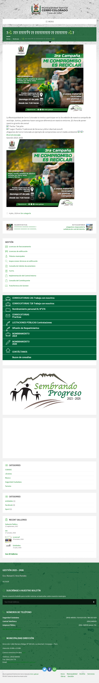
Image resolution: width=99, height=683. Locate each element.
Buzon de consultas (21, 357)
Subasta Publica (11, 524)
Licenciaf (16, 537)
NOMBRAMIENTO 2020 (21, 342)
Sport (7, 509)
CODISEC (8, 469)
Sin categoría (26, 213)
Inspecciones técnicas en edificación (23, 261)
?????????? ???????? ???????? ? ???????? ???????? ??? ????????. (25, 228)
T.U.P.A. (11, 271)
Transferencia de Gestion (18, 286)
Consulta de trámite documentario (22, 266)
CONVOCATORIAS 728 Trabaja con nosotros (33, 303)
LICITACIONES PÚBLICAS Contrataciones (32, 322)
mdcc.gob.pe (34, 674)
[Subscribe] (94, 602)
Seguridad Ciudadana (13, 482)
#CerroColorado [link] (13, 135)
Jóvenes (8, 474)
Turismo (8, 486)
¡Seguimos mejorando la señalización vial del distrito (74, 228)
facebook (9, 505)
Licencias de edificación (18, 251)
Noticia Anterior (78, 225)
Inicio (8, 39)
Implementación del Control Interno (22, 275)
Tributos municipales (17, 256)
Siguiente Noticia (20, 225)
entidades (9, 501)
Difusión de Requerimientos (25, 327)
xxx (6, 530)
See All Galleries (11, 554)
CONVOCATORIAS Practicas (20, 315)
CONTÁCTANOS (19, 351)
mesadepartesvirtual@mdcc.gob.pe (21, 662)
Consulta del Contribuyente (19, 280)
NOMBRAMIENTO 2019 (21, 334)
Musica (7, 478)
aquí (23, 652)
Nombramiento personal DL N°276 (28, 308)
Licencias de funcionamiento (20, 246)
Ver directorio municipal (12, 629)
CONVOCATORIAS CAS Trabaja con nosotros (33, 297)
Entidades (17, 545)
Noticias (16, 39)
